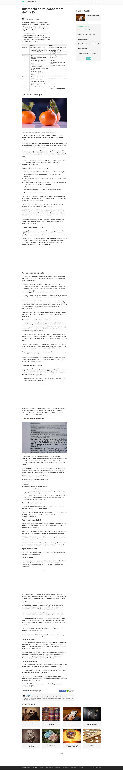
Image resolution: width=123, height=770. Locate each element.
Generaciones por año (84, 30)
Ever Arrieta (28, 695)
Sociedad (58, 2)
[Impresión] (72, 691)
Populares (35, 767)
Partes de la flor (82, 49)
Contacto (41, 767)
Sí (37, 690)
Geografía (89, 2)
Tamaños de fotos (83, 39)
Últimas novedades (26, 767)
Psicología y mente (80, 2)
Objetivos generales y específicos (88, 53)
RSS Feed (81, 767)
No (41, 690)
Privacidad (57, 767)
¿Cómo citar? (74, 767)
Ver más (89, 58)
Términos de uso (49, 767)
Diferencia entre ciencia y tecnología (89, 44)
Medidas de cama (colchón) (86, 34)
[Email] (70, 691)
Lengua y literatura (68, 2)
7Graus (99, 767)
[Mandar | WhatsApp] (67, 691)
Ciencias (52, 2)
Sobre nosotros (65, 767)
